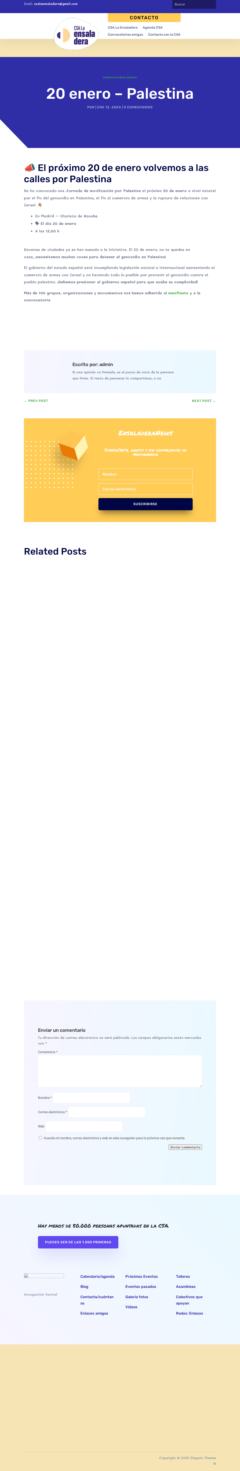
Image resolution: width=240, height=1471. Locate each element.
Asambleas (186, 1286)
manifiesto (178, 292)
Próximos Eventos (141, 1276)
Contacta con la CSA (164, 35)
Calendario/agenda (97, 1276)
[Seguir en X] (155, 4)
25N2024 (35, 692)
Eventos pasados (140, 1286)
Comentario (47, 1052)
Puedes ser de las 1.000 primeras (78, 1242)
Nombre (45, 1097)
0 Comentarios (138, 107)
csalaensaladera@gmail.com (56, 4)
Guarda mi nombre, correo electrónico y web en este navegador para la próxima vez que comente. (114, 1138)
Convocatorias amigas (125, 35)
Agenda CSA (153, 28)
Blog (84, 1286)
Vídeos (131, 1307)
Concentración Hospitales (48, 928)
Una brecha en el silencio (48, 864)
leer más (36, 717)
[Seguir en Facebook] (146, 4)
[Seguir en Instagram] (163, 4)
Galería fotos (136, 1297)
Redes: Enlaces (189, 1313)
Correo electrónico (52, 1112)
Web (41, 1126)
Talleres (183, 1276)
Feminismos (92, 699)
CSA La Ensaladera (123, 28)
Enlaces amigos (94, 1313)
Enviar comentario (185, 1147)
